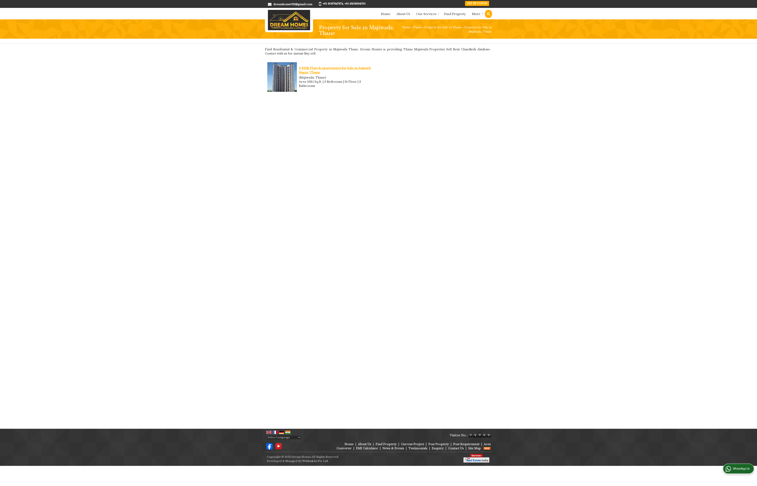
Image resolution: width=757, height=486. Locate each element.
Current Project (412, 444)
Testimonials (417, 448)
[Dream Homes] (289, 20)
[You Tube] (278, 446)
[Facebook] (269, 446)
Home (385, 14)
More (476, 14)
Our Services (426, 14)
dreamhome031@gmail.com (292, 4)
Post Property (438, 444)
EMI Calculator (367, 448)
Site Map (474, 448)
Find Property (455, 14)
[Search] (488, 14)
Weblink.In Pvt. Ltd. (315, 461)
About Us (403, 14)
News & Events (393, 448)
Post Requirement (466, 444)
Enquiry (438, 448)
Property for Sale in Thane (442, 27)
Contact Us (456, 448)
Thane (417, 27)
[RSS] (487, 448)
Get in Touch (477, 3)
